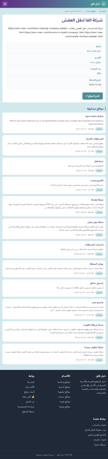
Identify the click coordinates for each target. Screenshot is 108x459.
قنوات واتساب (99, 424)
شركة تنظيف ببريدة (93, 347)
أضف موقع (29, 391)
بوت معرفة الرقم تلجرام (95, 429)
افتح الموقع (93, 96)
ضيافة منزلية (100, 444)
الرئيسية (102, 11)
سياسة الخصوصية (26, 406)
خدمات (99, 129)
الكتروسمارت (96, 180)
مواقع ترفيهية (64, 391)
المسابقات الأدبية (94, 138)
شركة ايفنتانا (97, 199)
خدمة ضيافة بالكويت (93, 324)
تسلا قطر (98, 161)
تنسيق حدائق (96, 283)
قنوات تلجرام (100, 439)
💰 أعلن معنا (28, 396)
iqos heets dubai (94, 116)
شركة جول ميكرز (95, 222)
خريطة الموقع (28, 411)
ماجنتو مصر (97, 302)
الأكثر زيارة (29, 386)
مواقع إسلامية (64, 382)
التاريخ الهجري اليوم (97, 434)
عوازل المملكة (96, 264)
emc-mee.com (94, 51)
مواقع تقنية (65, 401)
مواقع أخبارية (64, 386)
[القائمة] (5, 4)
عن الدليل (29, 401)
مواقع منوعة (64, 406)
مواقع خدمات (91, 11)
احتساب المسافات (94, 244)
